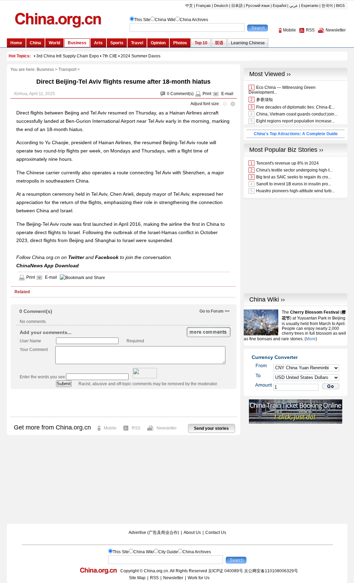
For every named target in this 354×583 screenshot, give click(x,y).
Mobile (110, 428)
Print (207, 93)
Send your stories (211, 428)
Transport (67, 69)
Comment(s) (182, 93)
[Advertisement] (123, 402)
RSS (136, 428)
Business (45, 69)
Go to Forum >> (214, 311)
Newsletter (167, 428)
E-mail (227, 93)
